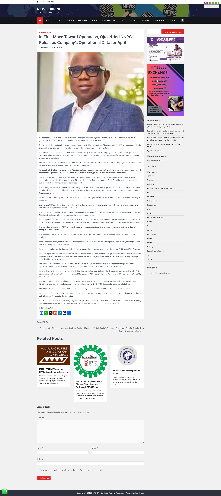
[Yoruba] (217, 3)
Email (95, 447)
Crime (149, 192)
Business (58, 20)
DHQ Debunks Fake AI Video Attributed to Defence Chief (164, 145)
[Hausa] (211, 3)
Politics (70, 20)
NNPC (45, 321)
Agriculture (151, 175)
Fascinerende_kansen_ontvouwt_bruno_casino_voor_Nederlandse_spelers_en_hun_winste (165, 138)
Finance (150, 209)
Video (172, 20)
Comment (41, 417)
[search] (182, 20)
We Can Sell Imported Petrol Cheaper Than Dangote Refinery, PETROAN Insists (89, 384)
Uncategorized (152, 267)
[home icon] (40, 20)
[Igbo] (214, 3)
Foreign (149, 213)
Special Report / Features (155, 251)
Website (40, 459)
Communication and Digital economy (159, 188)
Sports (133, 20)
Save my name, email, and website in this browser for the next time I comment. (71, 470)
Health (94, 20)
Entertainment (108, 20)
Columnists (145, 20)
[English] (205, 3)
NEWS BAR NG (49, 9)
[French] (208, 3)
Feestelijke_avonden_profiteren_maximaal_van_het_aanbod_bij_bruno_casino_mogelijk (165, 132)
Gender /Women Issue (155, 217)
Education (82, 20)
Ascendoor (120, 493)
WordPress (139, 493)
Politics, (150, 242)
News (48, 20)
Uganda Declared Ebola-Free (156, 151)
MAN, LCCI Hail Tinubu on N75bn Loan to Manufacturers (53, 370)
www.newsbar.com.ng (172, 31)
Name (40, 447)
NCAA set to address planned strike (126, 372)
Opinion (150, 230)
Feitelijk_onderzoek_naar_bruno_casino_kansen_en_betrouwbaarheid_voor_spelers (165, 125)
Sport (149, 255)
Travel (122, 20)
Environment (151, 205)
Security (150, 247)
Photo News (160, 20)
